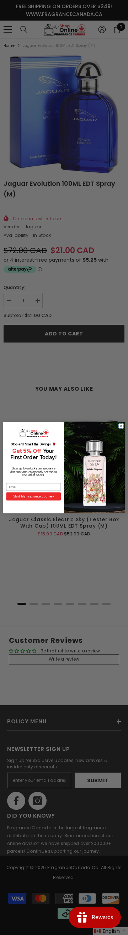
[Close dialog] (121, 425)
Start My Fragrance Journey (33, 496)
